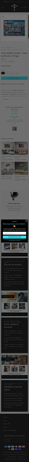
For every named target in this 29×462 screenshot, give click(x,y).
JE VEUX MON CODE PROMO (14, 237)
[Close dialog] (26, 221)
